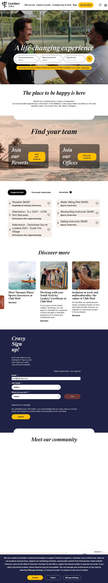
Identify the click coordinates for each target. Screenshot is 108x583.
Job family (17, 383)
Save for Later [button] (48, 203)
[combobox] (36, 387)
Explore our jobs (43, 5)
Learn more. (85, 68)
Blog (75, 5)
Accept (35, 577)
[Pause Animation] (101, 79)
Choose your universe (25, 57)
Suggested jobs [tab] (17, 192)
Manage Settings (72, 577)
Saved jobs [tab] (63, 192)
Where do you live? (21, 392)
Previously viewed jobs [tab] (41, 192)
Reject (53, 577)
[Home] (10, 5)
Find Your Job (71, 57)
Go (89, 59)
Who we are (29, 5)
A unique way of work (61, 5)
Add (72, 396)
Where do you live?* (49, 57)
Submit (21, 417)
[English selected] (105, 5)
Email (15, 375)
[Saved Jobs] (100, 5)
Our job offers (86, 5)
